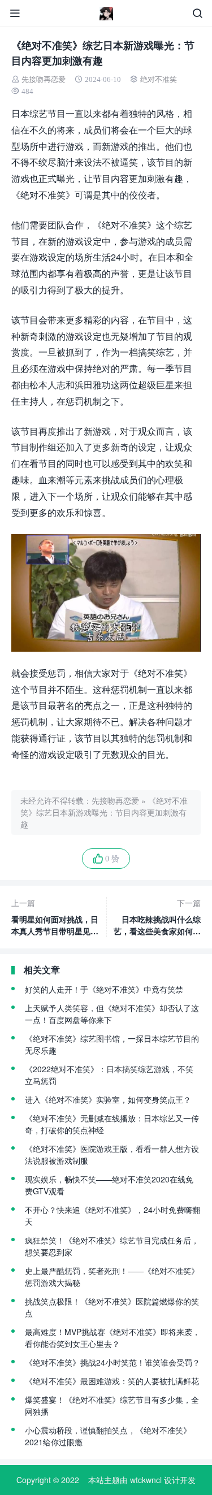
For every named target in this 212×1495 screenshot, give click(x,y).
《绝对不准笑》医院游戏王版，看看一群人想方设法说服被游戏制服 (112, 1154)
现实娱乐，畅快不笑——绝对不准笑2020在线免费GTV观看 (109, 1185)
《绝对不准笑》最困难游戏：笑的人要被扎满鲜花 (112, 1380)
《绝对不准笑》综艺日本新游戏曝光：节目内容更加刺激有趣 (104, 812)
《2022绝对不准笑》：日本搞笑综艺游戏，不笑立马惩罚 (109, 1074)
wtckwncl (146, 1479)
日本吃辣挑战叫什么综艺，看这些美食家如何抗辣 (157, 917)
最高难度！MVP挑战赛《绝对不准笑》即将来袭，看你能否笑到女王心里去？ (112, 1337)
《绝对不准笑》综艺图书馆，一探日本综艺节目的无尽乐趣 (112, 1044)
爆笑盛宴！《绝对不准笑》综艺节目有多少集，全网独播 (112, 1405)
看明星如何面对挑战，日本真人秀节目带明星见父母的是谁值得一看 (54, 917)
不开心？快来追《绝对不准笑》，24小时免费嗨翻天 (112, 1215)
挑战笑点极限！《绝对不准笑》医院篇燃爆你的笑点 (112, 1307)
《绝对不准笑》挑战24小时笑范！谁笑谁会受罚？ (112, 1362)
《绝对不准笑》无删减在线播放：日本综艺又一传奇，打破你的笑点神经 (112, 1124)
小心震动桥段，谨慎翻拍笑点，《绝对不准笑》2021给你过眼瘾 (108, 1436)
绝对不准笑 (158, 79)
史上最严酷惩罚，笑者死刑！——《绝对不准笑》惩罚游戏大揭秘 (112, 1276)
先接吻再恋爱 (43, 79)
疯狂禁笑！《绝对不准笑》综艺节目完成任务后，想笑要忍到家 (112, 1246)
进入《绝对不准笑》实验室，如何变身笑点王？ (108, 1099)
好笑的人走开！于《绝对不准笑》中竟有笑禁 (104, 989)
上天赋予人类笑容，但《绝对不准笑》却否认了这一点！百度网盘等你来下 (112, 1013)
